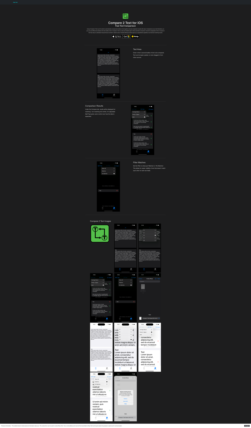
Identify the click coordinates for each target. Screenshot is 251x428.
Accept (247, 426)
